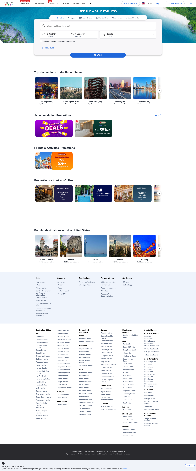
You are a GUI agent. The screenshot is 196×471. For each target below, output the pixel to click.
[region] (98, 91)
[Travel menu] (89, 3)
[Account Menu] (190, 3)
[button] (54, 3)
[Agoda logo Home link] (9, 3)
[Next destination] (159, 91)
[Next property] (159, 193)
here (125, 468)
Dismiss (189, 465)
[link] (54, 128)
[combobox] (100, 26)
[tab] (60, 17)
